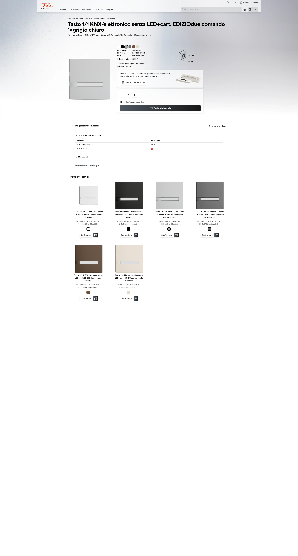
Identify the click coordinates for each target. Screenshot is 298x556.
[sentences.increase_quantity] (134, 95)
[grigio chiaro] (127, 47)
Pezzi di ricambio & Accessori (82, 18)
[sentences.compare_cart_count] (244, 9)
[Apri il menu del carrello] (255, 9)
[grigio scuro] (130, 47)
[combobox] (212, 9)
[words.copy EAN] (145, 56)
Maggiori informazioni (87, 126)
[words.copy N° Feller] (148, 53)
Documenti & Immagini (87, 165)
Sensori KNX (111, 18)
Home (69, 18)
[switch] (122, 102)
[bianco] (119, 47)
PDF (136, 59)
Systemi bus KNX (99, 18)
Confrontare (85, 235)
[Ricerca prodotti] (182, 9)
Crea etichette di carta (135, 82)
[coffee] (134, 47)
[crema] (138, 47)
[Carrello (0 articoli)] (250, 9)
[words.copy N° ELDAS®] (142, 50)
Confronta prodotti (217, 126)
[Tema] (228, 2)
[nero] (123, 47)
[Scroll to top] (291, 549)
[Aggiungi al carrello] (95, 235)
